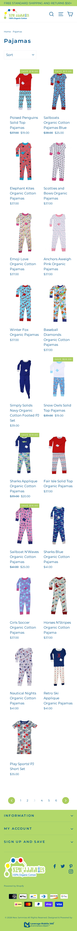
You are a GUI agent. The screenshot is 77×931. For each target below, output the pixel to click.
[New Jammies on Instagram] (71, 871)
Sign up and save (24, 842)
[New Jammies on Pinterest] (71, 866)
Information (19, 815)
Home (7, 31)
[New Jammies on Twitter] (63, 866)
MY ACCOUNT (18, 828)
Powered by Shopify (14, 886)
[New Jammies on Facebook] (55, 866)
